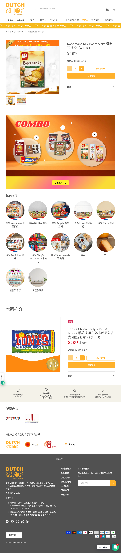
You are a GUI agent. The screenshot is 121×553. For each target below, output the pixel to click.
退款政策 (65, 486)
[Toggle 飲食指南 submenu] (100, 20)
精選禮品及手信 (72, 20)
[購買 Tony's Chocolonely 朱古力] (37, 242)
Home (8, 32)
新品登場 (109, 20)
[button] (114, 9)
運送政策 (65, 490)
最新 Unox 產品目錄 (83, 225)
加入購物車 (100, 69)
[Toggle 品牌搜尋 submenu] (26, 20)
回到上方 (59, 459)
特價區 (85, 20)
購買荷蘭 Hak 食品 (37, 223)
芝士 (106, 255)
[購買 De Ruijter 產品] (15, 242)
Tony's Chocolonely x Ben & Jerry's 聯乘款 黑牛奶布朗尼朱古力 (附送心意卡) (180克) (91, 333)
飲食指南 (95, 20)
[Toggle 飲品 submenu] (45, 20)
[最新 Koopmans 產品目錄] (15, 210)
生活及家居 (54, 20)
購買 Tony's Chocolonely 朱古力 (38, 258)
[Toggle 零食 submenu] (35, 20)
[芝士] (106, 242)
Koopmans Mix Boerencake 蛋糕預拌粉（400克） (28, 32)
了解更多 (58, 183)
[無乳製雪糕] (15, 277)
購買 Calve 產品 (106, 223)
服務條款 (65, 494)
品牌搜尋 (20, 20)
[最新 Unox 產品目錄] (83, 210)
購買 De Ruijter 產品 (15, 257)
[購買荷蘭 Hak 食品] (37, 210)
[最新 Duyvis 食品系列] (60, 210)
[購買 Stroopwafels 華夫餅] (60, 242)
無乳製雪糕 (15, 290)
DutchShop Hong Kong (18, 542)
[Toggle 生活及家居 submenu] (61, 20)
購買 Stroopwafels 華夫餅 (60, 257)
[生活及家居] (37, 277)
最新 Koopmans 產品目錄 (15, 225)
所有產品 (9, 20)
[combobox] (64, 8)
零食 (32, 20)
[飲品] (83, 242)
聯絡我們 (65, 473)
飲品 (42, 20)
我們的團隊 (66, 477)
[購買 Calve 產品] (106, 210)
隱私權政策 (66, 482)
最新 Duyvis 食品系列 (60, 225)
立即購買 (91, 76)
